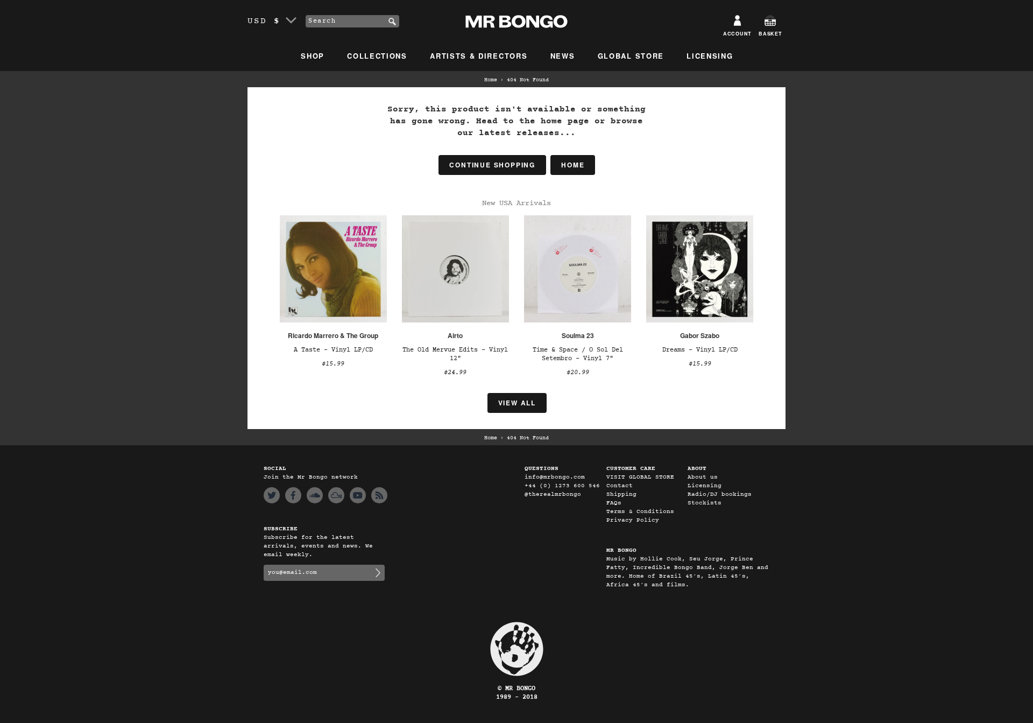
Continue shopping (492, 165)
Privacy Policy (632, 520)
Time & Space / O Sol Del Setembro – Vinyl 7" (578, 354)
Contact (619, 486)
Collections (377, 56)
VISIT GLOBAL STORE (640, 477)
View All (517, 403)
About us (703, 477)
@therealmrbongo (553, 494)
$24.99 (455, 372)
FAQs (613, 503)
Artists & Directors (478, 56)
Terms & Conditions (640, 512)
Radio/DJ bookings (720, 494)
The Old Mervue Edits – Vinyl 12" (455, 354)
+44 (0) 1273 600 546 (562, 486)
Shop (312, 56)
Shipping (621, 494)
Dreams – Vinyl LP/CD (700, 350)
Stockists (704, 503)
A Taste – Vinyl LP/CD (333, 350)
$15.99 (333, 364)
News (562, 56)
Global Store (631, 56)
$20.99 (578, 372)
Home (490, 80)
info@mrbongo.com (555, 477)
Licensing (710, 56)
